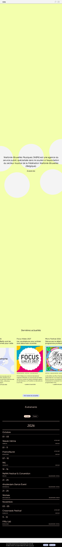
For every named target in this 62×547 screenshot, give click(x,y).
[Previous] (3, 364)
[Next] (56, 364)
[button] (59, 1)
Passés (35, 416)
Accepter (46, 545)
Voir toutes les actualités (31, 395)
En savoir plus (31, 545)
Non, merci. (52, 545)
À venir (27, 416)
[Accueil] (27, 1)
